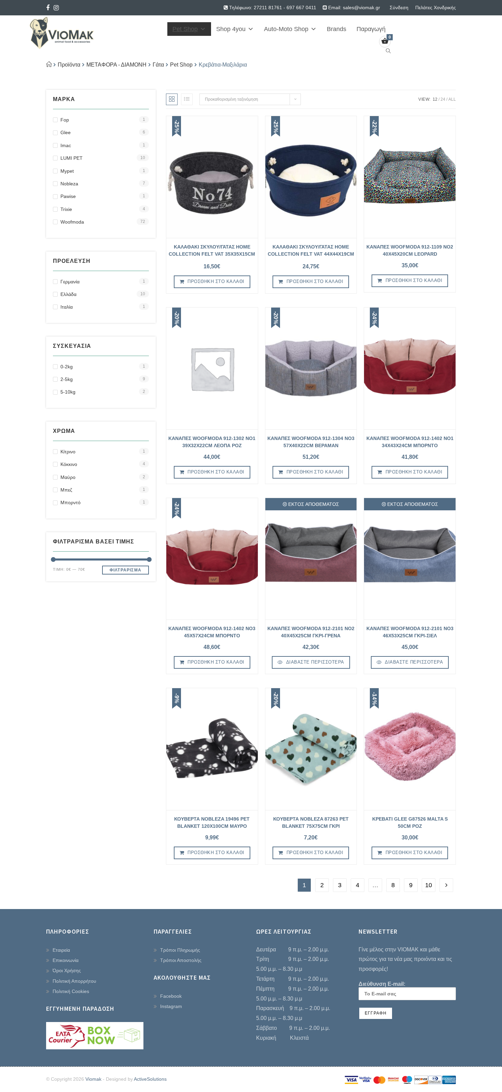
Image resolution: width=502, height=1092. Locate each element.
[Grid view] (172, 99)
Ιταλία (66, 307)
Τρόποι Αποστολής (180, 960)
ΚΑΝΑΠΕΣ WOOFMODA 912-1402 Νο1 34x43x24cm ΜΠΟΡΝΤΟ (410, 442)
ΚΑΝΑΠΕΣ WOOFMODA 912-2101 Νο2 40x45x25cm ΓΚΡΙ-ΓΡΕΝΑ (310, 632)
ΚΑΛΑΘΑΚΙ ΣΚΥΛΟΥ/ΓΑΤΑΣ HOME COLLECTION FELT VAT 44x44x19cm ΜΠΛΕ (311, 251)
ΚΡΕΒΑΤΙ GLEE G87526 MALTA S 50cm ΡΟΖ (410, 822)
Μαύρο (67, 477)
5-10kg (67, 392)
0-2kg (66, 366)
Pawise (68, 196)
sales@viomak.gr (361, 7)
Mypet (67, 171)
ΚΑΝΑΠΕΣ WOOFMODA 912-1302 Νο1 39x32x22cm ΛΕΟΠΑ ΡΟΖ (211, 442)
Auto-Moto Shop (286, 29)
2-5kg (66, 379)
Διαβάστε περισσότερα (315, 662)
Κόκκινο (68, 464)
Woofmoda (72, 222)
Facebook (171, 996)
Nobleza (69, 183)
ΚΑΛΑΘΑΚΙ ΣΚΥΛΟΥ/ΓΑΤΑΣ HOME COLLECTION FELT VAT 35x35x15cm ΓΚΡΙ (212, 251)
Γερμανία (70, 281)
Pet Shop (185, 29)
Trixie (66, 209)
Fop (64, 120)
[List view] (187, 99)
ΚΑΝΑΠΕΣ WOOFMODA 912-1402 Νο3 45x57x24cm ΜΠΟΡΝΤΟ (211, 632)
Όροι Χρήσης (67, 970)
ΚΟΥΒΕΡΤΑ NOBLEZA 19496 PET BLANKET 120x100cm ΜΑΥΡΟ (212, 822)
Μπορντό (70, 502)
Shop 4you (231, 29)
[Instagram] (56, 7)
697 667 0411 (301, 7)
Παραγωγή (371, 29)
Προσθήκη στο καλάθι (216, 281)
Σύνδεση (399, 7)
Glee (65, 132)
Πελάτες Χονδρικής (435, 7)
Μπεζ (66, 490)
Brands (336, 29)
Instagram (171, 1006)
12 (435, 99)
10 (428, 885)
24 (443, 99)
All (452, 99)
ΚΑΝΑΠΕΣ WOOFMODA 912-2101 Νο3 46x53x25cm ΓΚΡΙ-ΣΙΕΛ (410, 632)
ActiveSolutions (150, 1079)
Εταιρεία (61, 950)
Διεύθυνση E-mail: (382, 984)
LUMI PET (71, 158)
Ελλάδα (68, 294)
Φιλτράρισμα (125, 570)
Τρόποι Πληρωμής (180, 950)
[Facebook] (49, 7)
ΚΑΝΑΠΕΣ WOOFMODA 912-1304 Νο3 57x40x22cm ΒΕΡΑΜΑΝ (310, 442)
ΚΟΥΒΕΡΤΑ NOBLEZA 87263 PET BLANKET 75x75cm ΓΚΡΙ (311, 822)
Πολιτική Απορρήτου (74, 981)
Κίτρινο (67, 451)
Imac (65, 145)
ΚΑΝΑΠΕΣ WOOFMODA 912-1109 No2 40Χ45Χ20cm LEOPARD (409, 250)
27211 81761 (268, 7)
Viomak (93, 1079)
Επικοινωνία (66, 960)
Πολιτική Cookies (71, 991)
